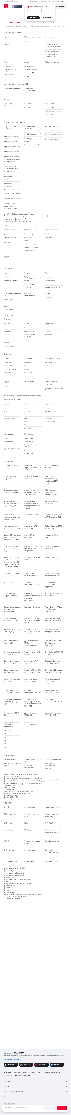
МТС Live (7, 807)
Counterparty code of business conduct (12, 199)
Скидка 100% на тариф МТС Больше (52, 631)
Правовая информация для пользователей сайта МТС (22, 396)
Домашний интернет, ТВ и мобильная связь (11, 238)
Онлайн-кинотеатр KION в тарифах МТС (12, 491)
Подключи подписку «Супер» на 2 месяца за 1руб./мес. (23, 784)
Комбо (7, 99)
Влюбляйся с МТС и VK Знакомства (54, 653)
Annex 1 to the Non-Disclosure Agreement (12, 194)
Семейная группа (52, 841)
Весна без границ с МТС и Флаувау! (31, 680)
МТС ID (6, 841)
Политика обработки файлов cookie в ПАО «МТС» (21, 774)
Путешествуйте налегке (12, 776)
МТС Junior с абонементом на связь (33, 691)
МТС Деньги (29, 382)
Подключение (8, 300)
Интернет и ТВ (8, 366)
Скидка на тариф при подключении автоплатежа (12, 609)
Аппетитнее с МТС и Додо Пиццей (32, 662)
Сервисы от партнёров (31, 328)
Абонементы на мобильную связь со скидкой (32, 632)
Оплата (6, 358)
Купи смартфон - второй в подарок (10, 595)
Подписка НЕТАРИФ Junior (52, 111)
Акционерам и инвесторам (22, 1076)
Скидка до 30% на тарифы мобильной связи (32, 620)
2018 (5, 747)
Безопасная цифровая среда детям (12, 653)
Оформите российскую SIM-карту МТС (52, 852)
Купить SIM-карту (50, 237)
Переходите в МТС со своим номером (17, 879)
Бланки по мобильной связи (53, 131)
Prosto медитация (31, 861)
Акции (26, 62)
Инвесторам (45, 26)
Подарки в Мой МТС (11, 797)
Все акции (27, 76)
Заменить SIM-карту (11, 795)
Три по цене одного (52, 558)
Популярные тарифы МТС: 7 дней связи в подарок (53, 681)
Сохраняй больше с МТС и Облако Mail (11, 662)
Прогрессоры (29, 850)
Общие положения (9, 133)
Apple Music (8, 830)
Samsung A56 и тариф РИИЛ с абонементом (53, 671)
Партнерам (10, 26)
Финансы (48, 331)
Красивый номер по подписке (32, 478)
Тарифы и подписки (30, 234)
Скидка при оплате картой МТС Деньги (11, 691)
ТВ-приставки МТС (50, 411)
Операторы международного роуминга (12, 764)
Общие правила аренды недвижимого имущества (11, 142)
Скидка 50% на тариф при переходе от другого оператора (12, 537)
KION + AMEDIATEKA (11, 573)
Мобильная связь (12, 32)
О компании (47, 23)
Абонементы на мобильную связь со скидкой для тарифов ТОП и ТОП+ (32, 702)
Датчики (26, 450)
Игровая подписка (52, 861)
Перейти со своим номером (53, 234)
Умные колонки (28, 438)
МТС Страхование (50, 363)
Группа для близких (32, 607)
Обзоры (6, 411)
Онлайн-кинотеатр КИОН (31, 815)
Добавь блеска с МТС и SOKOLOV (53, 527)
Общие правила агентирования (8, 175)
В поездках (49, 37)
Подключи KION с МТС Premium (33, 559)
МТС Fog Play (50, 823)
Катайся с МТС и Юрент (51, 536)
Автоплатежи (7, 373)
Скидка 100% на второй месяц (10, 478)
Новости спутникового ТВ (31, 145)
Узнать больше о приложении (12, 1059)
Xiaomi (26, 415)
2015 (5, 737)
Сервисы (8, 319)
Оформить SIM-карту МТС (13, 872)
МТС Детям (49, 104)
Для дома (8, 268)
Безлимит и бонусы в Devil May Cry (12, 631)
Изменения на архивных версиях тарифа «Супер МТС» (23, 778)
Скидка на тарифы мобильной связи (11, 619)
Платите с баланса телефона (52, 815)
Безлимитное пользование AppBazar (50, 584)
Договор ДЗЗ (7, 183)
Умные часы (48, 415)
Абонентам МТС (29, 331)
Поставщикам (58, 23)
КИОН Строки (9, 850)
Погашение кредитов (10, 369)
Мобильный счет (50, 366)
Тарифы (7, 37)
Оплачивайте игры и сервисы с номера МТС (53, 832)
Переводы (28, 358)
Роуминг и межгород (12, 759)
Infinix (26, 425)
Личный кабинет (29, 251)
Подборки (7, 415)
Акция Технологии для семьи (52, 502)
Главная (7, 404)
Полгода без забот (31, 515)
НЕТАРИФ (27, 108)
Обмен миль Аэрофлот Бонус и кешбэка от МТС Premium (52, 480)
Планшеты (48, 408)
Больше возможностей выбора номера (17, 222)
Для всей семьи (8, 234)
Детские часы (49, 114)
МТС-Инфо (8, 823)
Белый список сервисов (12, 220)
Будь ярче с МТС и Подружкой (31, 527)
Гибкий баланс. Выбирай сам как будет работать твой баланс (32, 504)
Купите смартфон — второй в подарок (52, 574)
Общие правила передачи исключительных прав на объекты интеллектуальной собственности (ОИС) (12, 158)
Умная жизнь (8, 315)
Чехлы (5, 445)
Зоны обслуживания (53, 759)
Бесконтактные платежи (51, 383)
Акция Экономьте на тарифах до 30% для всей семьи (32, 492)
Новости (7, 891)
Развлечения (9, 324)
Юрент (27, 823)
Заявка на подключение (10, 280)
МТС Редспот (34, 26)
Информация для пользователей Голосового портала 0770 (24, 782)
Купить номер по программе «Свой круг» (18, 791)
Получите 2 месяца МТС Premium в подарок (11, 548)
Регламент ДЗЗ (8, 186)
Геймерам (6, 334)
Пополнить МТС (8, 363)
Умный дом (28, 434)
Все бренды (27, 428)
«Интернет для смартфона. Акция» (16, 896)
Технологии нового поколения (14, 874)
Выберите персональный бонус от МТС (32, 467)
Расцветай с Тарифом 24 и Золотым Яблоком (53, 643)
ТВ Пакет (6, 277)
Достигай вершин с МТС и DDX (32, 714)
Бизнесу (25, 23)
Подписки (28, 104)
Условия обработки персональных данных (10, 207)
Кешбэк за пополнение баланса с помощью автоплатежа (33, 597)
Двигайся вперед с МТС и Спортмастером (31, 643)
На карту (26, 366)
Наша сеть (48, 769)
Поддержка (9, 755)
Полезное (28, 324)
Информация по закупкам (10, 128)
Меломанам (7, 331)
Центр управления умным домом (31, 446)
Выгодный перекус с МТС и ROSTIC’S (53, 714)
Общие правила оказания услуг (11, 152)
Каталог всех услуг (9, 75)
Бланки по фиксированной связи (53, 135)
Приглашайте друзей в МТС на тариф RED (53, 516)
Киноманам (7, 328)
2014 (5, 734)
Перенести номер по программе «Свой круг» (20, 793)
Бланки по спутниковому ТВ (53, 139)
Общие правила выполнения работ (12, 147)
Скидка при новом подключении (11, 671)
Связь (7, 225)
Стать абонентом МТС (53, 230)
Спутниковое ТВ (29, 73)
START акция (8, 582)
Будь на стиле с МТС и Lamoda (33, 653)
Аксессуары (8, 434)
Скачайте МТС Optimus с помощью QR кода (19, 214)
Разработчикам (21, 26)
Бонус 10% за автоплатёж (29, 536)
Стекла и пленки (8, 442)
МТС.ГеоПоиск (29, 807)
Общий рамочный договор (11, 180)
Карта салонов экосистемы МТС (50, 764)
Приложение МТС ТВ (53, 807)
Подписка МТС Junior (51, 108)
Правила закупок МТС (10, 203)
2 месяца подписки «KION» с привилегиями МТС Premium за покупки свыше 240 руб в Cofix (12, 562)
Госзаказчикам (35, 23)
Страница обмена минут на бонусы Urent (18, 883)
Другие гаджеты (50, 421)
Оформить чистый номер (12, 898)
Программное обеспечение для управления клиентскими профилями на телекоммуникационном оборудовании (29, 217)
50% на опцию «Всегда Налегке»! (31, 583)
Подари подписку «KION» (52, 547)
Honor (26, 421)
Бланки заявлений (52, 127)
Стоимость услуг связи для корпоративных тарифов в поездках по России (53, 46)
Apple (26, 408)
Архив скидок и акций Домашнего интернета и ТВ (12, 724)
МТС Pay (27, 830)
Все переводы (28, 373)
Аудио (5, 438)
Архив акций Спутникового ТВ (30, 723)
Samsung (27, 411)
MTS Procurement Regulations (12, 190)
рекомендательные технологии (13, 1109)
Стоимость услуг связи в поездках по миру (52, 55)
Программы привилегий (8, 105)
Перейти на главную (9, 418)
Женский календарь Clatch (32, 842)
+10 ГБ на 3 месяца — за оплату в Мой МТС (53, 619)
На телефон (27, 363)
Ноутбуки (48, 418)
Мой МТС (7, 881)
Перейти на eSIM (10, 885)
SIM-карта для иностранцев (13, 799)
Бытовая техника (29, 453)
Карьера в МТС (8, 1076)
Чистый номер (9, 878)
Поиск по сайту (9, 893)
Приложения (50, 324)
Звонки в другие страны (52, 51)
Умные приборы (29, 442)
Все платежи (7, 376)
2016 (5, 741)
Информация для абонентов (31, 128)
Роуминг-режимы (52, 62)
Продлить (27, 41)
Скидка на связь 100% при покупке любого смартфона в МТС (33, 548)
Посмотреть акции (9, 346)
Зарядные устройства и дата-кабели (12, 449)
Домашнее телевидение (29, 89)
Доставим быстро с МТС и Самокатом (52, 662)
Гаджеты (48, 404)
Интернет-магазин (13, 399)
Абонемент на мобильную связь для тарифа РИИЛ (12, 517)
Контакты (7, 887)
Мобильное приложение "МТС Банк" (54, 389)
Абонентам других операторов (29, 335)
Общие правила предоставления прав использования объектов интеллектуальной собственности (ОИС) (11, 168)
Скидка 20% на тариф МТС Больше (12, 680)
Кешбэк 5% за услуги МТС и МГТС (53, 595)
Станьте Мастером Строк (11, 466)
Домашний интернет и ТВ (31, 70)
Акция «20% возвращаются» (30, 574)
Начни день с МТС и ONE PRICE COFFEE (52, 691)
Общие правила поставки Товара (11, 137)
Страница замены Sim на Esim (14, 868)
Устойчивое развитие (59, 26)
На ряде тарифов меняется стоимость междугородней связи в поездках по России (33, 780)
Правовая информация (15, 122)
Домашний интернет (12, 88)
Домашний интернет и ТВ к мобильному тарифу (12, 701)
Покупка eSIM (8, 889)
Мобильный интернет (32, 37)
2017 (5, 744)
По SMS (26, 369)
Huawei (26, 418)
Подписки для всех (11, 230)
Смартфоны (29, 404)
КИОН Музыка (9, 814)
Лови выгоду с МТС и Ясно (12, 714)
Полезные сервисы (52, 358)
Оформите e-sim (9, 786)
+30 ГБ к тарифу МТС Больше (53, 466)
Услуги (6, 62)
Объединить (7, 242)
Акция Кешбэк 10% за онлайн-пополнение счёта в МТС (53, 609)
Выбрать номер (9, 788)
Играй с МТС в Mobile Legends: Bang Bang (32, 671)
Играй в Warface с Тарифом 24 (11, 642)
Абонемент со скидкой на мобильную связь (52, 492)
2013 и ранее (7, 730)
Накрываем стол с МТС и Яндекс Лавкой (12, 527)
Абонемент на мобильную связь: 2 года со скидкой (11, 503)
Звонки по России (50, 41)
